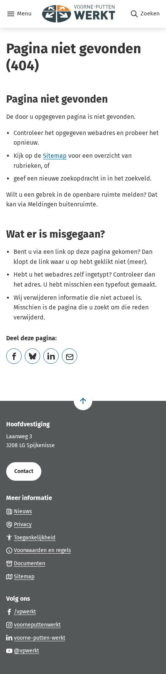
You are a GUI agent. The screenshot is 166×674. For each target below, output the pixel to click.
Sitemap (55, 155)
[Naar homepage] (81, 14)
